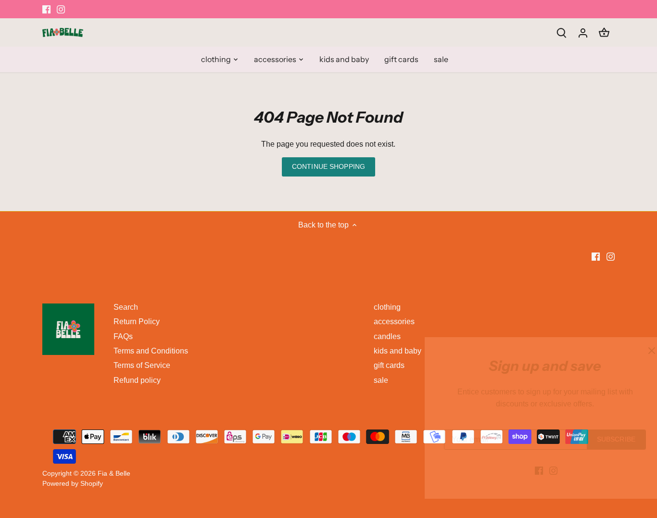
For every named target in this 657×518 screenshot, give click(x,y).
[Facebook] (511, 470)
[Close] (624, 350)
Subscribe (588, 439)
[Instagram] (526, 470)
